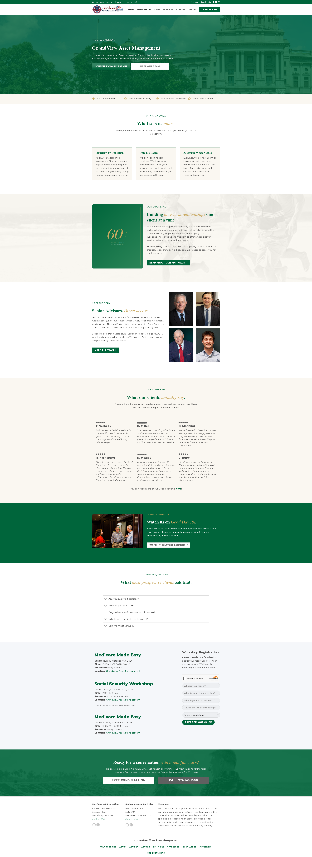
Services (168, 9)
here (178, 488)
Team (157, 9)
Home (131, 9)
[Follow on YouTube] (218, 2)
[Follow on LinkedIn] (216, 2)
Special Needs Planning (102, 2)
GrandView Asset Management (123, 671)
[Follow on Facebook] (213, 2)
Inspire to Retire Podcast (126, 2)
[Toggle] (105, 599)
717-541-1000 (99, 818)
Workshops (144, 9)
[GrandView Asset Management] (107, 9)
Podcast (181, 9)
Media (192, 9)
